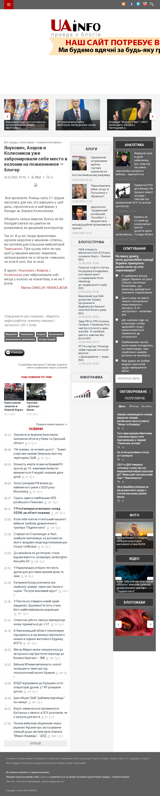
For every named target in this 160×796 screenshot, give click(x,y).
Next (154, 116)
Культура (85, 758)
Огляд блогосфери (31, 763)
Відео (134, 559)
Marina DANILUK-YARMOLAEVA (43, 288)
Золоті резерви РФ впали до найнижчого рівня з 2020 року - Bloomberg (35, 487)
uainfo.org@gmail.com (53, 781)
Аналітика (134, 145)
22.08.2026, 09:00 (88, 363)
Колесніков (13, 275)
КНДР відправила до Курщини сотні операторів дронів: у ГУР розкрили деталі (38, 687)
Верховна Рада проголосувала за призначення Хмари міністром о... (25, 124)
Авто (121, 758)
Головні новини (25, 758)
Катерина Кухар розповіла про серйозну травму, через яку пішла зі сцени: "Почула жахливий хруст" (38, 587)
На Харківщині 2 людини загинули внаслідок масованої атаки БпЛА (131, 541)
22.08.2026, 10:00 (88, 263)
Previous (6, 116)
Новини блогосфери (49, 142)
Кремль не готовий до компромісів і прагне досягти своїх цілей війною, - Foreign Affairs (134, 225)
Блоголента (49, 763)
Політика (39, 758)
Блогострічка (91, 242)
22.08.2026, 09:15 (88, 342)
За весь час (146, 407)
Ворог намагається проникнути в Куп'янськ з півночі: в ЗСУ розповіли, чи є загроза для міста (40, 713)
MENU (8, 4)
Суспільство (52, 758)
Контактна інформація (28, 781)
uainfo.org (45, 777)
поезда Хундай (47, 339)
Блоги (91, 149)
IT (127, 758)
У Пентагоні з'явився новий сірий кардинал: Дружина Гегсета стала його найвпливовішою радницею (37, 605)
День (122, 406)
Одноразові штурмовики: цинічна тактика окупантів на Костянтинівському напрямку (91, 166)
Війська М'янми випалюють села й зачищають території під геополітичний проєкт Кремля (37, 668)
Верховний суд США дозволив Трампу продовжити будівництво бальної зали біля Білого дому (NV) (92, 304)
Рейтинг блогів (64, 763)
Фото (134, 515)
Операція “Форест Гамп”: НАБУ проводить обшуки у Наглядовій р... (128, 124)
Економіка (66, 758)
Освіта (113, 758)
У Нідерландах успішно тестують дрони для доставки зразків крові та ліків (39, 572)
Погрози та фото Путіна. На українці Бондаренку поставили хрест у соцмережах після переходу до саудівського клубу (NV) (94, 278)
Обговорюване (133, 392)
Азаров (42, 270)
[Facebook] (130, 4)
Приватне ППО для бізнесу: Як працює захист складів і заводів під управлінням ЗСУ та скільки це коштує (134, 195)
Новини (36, 429)
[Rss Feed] (123, 4)
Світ (76, 758)
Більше (35, 743)
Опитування (134, 249)
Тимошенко (13, 249)
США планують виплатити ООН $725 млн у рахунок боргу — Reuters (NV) (94, 254)
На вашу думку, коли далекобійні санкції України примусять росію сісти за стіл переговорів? (134, 263)
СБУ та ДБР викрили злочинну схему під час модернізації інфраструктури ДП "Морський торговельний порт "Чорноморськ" (135, 471)
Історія (104, 758)
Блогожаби (134, 602)
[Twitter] (137, 4)
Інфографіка (91, 377)
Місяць (134, 406)
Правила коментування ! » (51, 424)
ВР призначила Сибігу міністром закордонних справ (76, 123)
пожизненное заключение (20, 339)
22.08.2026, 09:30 (88, 316)
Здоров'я (135, 758)
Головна (10, 758)
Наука (95, 758)
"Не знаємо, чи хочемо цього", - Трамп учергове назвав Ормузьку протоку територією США (40, 453)
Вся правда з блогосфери (19, 142)
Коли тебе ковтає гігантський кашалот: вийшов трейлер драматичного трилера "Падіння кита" (40, 523)
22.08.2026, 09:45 (88, 291)
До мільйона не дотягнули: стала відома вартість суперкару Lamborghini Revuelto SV (40, 557)
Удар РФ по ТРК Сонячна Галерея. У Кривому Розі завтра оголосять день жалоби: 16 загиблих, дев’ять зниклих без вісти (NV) (93, 330)
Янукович (26, 270)
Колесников (56, 334)
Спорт (145, 758)
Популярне (135, 398)
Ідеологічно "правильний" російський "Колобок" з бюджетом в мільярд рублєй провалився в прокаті (91, 217)
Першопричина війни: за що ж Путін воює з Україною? (100, 191)
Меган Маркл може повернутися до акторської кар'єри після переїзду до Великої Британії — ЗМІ (39, 654)
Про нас (10, 781)
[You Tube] (144, 4)
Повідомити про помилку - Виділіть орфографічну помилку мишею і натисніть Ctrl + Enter (31, 320)
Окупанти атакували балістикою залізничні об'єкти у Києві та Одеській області (39, 439)
